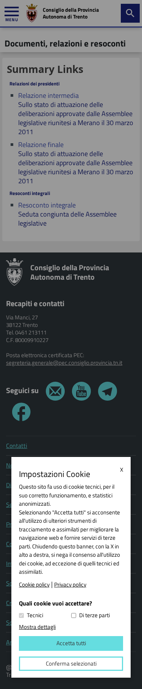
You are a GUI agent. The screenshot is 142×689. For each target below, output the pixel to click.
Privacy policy (70, 585)
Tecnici (35, 615)
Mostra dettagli (37, 626)
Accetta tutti (71, 643)
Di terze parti (94, 615)
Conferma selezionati (71, 663)
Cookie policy (34, 585)
